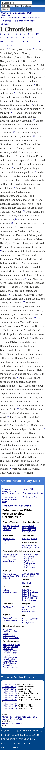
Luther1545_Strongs (30, 592)
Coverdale (14, 555)
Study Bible (6, 13)
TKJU (36, 548)
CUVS (24, 621)
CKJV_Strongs (29, 567)
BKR (5, 649)
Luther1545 (26, 590)
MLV (33, 532)
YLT (8, 526)
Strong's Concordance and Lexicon (20, 735)
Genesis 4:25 (8, 717)
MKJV (30, 546)
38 (10, 310)
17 (33, 37)
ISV (32, 539)
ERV (13, 526)
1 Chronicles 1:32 (9, 698)
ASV (17, 526)
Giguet (24, 607)
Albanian (6, 645)
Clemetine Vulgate (10, 592)
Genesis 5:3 (32, 717)
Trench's (16, 743)
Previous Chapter (21, 18)
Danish (10, 649)
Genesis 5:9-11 (8, 723)
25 (33, 41)
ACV (28, 532)
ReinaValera (8, 620)
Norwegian (7, 665)
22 (17, 41)
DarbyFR (31, 607)
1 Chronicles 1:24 (9, 693)
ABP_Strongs (29, 555)
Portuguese (11, 663)
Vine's (27, 743)
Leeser (5, 634)
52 (38, 456)
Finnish (14, 651)
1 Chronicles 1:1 (9, 685)
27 (1, 45)
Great (12, 557)
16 (28, 37)
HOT (24, 583)
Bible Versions (19, 13)
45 (23, 385)
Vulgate (6, 590)
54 (10, 468)
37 (24, 302)
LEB (14, 528)
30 (11, 239)
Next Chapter (29, 21)
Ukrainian (15, 667)
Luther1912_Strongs (30, 596)
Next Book (4, 24)
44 (17, 377)
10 (37, 33)
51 (25, 448)
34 (25, 278)
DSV (5, 607)
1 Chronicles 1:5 (9, 687)
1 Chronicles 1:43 (9, 706)
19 (1, 41)
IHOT (5, 543)
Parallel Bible (28, 489)
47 (18, 409)
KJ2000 (25, 548)
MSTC (24, 546)
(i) (7, 49)
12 (6, 37)
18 (38, 37)
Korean (6, 661)
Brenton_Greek (9, 576)
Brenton (14, 574)
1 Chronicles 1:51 (9, 708)
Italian (14, 657)
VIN (35, 539)
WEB (5, 528)
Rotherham (31, 528)
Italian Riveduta (9, 659)
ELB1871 (26, 598)
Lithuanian (13, 661)
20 (6, 41)
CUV (24, 619)
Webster (14, 632)
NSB (28, 539)
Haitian (14, 653)
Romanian (7, 667)
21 (12, 41)
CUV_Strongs (32, 619)
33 (31, 266)
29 (12, 45)
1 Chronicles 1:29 (9, 695)
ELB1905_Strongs (29, 600)
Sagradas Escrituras (11, 618)
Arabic (17, 645)
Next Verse (18, 21)
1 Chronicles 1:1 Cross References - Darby (10, 499)
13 (12, 37)
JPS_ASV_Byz (9, 636)
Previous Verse (36, 18)
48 (8, 417)
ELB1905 (33, 598)
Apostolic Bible (9, 748)
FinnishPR (7, 653)
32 (1, 250)
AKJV (10, 528)
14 (17, 37)
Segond (31, 609)
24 (28, 41)
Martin (24, 609)
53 (8, 464)
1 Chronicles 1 (6, 21)
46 (23, 393)
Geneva (6, 559)
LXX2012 (6, 578)
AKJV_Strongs (29, 565)
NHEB (5, 638)
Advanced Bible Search (33, 493)
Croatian (14, 647)
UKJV (31, 548)
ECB (24, 532)
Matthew (6, 557)
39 (35, 318)
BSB (5, 530)
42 (23, 349)
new (36, 555)
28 (6, 45)
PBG (5, 663)
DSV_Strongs (12, 607)
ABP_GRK (26, 574)
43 (40, 357)
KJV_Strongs (29, 557)
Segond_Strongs (28, 611)
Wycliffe (6, 555)
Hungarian (7, 655)
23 (22, 41)
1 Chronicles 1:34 (9, 700)
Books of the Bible (30, 497)
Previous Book (6, 18)
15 (22, 37)
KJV (4, 526)
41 (31, 337)
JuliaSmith (30, 526)
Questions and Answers (29, 731)
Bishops (13, 559)
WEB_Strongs (29, 563)
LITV (34, 530)
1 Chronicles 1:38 (9, 704)
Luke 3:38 (17, 719)
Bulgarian (6, 647)
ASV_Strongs (29, 561)
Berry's (5, 743)
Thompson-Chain (28, 739)
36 (9, 294)
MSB (9, 530)
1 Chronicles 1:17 (9, 691)
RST (12, 645)
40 (30, 326)
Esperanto (7, 651)
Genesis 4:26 (20, 717)
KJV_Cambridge (9, 630)
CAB (17, 576)
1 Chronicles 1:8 (9, 689)
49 (8, 424)
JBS (15, 620)
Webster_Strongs (30, 559)
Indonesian (7, 657)
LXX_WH (35, 574)
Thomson (6, 574)
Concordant (26, 530)
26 (38, 41)
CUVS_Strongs (28, 623)
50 (43, 428)
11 (1, 37)
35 (8, 286)
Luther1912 (26, 594)
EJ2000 (12, 638)
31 (21, 243)
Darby (29, 13)
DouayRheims (8, 561)
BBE (24, 539)
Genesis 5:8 (7, 719)
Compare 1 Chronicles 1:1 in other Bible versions (10, 491)
